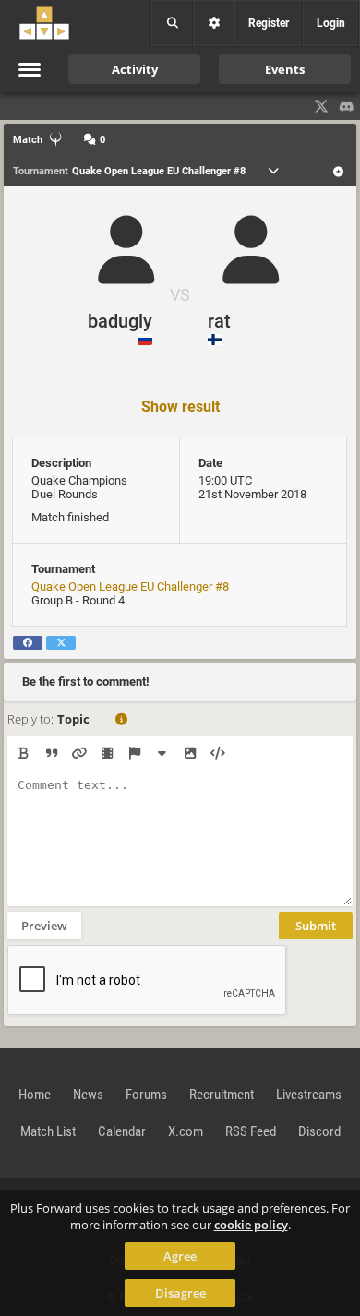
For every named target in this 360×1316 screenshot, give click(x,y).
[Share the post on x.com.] (61, 643)
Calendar (122, 1131)
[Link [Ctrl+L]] (78, 753)
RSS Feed (250, 1131)
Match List (48, 1131)
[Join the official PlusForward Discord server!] (347, 106)
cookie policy (251, 1224)
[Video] (106, 753)
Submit (315, 925)
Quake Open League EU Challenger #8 (130, 586)
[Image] (189, 753)
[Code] (217, 753)
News (88, 1094)
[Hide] (162, 753)
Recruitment (221, 1094)
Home (34, 1094)
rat (219, 321)
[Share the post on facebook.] (27, 643)
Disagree (180, 1293)
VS (180, 295)
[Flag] (134, 753)
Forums (146, 1094)
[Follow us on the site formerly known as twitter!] (321, 106)
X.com (185, 1131)
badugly (120, 321)
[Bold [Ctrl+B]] (23, 753)
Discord (319, 1131)
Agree (180, 1256)
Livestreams (309, 1094)
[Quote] (51, 753)
